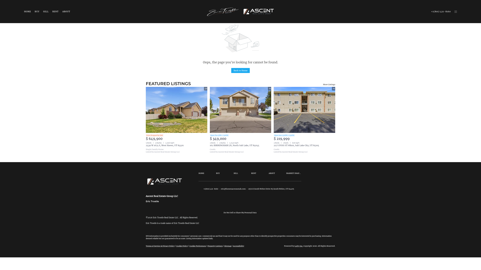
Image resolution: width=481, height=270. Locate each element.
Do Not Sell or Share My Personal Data (240, 213)
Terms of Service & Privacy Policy (160, 246)
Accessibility (238, 246)
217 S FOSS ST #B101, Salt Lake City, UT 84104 (296, 145)
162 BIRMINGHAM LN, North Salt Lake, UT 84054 (234, 145)
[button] (37, 11)
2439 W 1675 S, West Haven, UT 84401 (165, 145)
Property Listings (215, 246)
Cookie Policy (182, 246)
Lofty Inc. (299, 246)
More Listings (329, 84)
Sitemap (227, 246)
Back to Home (241, 70)
